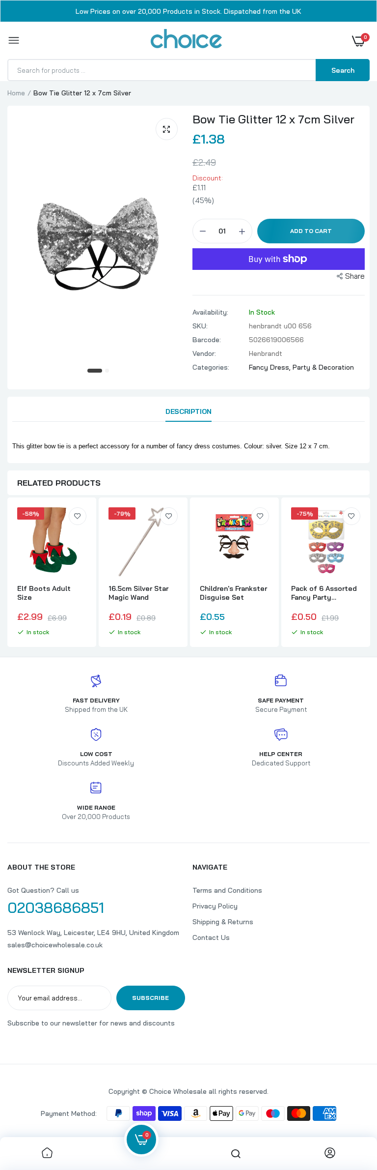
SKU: (200, 326)
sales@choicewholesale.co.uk (55, 944)
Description (188, 411)
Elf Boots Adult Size (44, 593)
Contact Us (211, 937)
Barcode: (206, 339)
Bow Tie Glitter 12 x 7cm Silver (273, 119)
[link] (77, 516)
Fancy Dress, (271, 367)
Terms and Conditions (227, 890)
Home (16, 92)
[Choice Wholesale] (186, 40)
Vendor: (204, 353)
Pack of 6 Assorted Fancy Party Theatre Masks (324, 593)
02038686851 (55, 907)
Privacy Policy (215, 906)
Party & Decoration (323, 367)
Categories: (210, 367)
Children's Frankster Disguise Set (233, 593)
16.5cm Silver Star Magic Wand (138, 593)
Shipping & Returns (222, 921)
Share (355, 276)
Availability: (210, 312)
